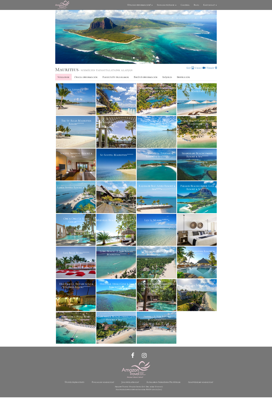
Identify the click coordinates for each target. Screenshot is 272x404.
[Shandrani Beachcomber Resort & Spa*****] (197, 165)
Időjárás (167, 77)
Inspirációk (183, 77)
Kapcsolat (209, 4)
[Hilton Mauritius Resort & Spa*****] (197, 263)
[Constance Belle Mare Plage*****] (76, 328)
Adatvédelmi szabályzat (200, 382)
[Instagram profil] (144, 355)
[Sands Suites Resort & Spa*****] (76, 197)
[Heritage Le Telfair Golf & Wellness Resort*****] (76, 295)
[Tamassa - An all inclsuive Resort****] (157, 132)
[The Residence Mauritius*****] (116, 132)
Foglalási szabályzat (103, 382)
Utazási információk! (139, 4)
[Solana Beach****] (197, 295)
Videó (199, 68)
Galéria (185, 4)
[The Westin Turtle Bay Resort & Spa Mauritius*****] (197, 99)
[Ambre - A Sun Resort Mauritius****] (157, 328)
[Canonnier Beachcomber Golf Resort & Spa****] (116, 328)
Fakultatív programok (115, 77)
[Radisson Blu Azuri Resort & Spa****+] (157, 197)
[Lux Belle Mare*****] (76, 262)
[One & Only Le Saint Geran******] (76, 230)
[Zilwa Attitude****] (76, 99)
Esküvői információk (146, 77)
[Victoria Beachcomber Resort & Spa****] (116, 99)
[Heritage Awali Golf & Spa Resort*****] (116, 295)
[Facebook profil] (132, 355)
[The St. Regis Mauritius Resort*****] (76, 132)
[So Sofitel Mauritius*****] (116, 164)
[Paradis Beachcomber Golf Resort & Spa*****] (197, 197)
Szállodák (63, 77)
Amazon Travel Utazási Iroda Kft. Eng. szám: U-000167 (139, 386)
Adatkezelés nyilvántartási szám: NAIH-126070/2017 (139, 389)
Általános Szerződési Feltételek (163, 382)
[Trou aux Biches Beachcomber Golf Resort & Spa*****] (157, 99)
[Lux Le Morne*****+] (157, 230)
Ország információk (86, 77)
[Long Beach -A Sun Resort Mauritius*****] (116, 263)
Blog (196, 4)
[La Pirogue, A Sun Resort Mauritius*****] (157, 263)
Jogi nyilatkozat (130, 382)
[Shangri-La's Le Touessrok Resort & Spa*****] (157, 165)
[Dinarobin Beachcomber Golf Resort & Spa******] (157, 295)
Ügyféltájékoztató (74, 382)
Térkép (210, 68)
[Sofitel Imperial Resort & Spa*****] (76, 165)
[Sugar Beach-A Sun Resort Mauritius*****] (197, 132)
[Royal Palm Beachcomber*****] (116, 197)
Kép (189, 68)
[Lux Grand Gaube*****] (197, 230)
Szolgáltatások (166, 4)
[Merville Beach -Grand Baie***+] (116, 230)
